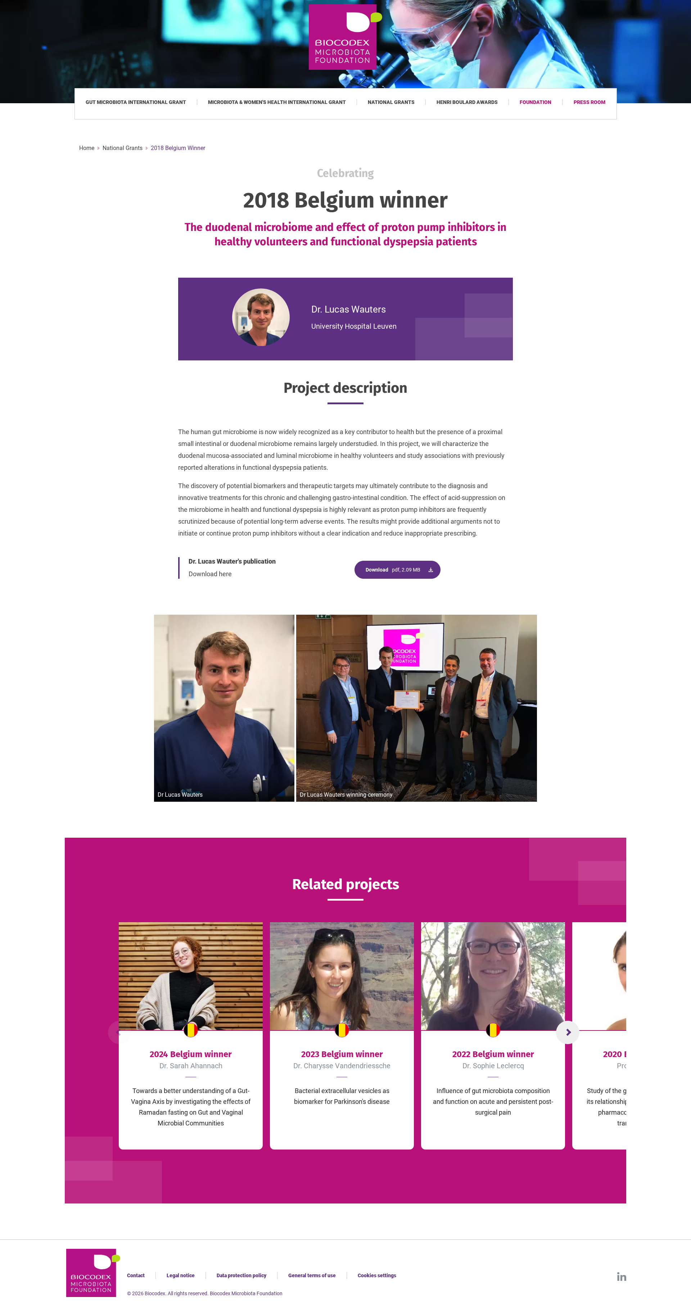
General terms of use (312, 1275)
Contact (136, 1275)
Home (86, 148)
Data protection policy (241, 1275)
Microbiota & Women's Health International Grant (277, 102)
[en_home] (345, 37)
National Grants (391, 102)
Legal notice (181, 1275)
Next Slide (567, 1032)
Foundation (535, 102)
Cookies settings (377, 1275)
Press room (589, 102)
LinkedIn (621, 1276)
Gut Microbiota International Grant (136, 102)
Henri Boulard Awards (467, 102)
